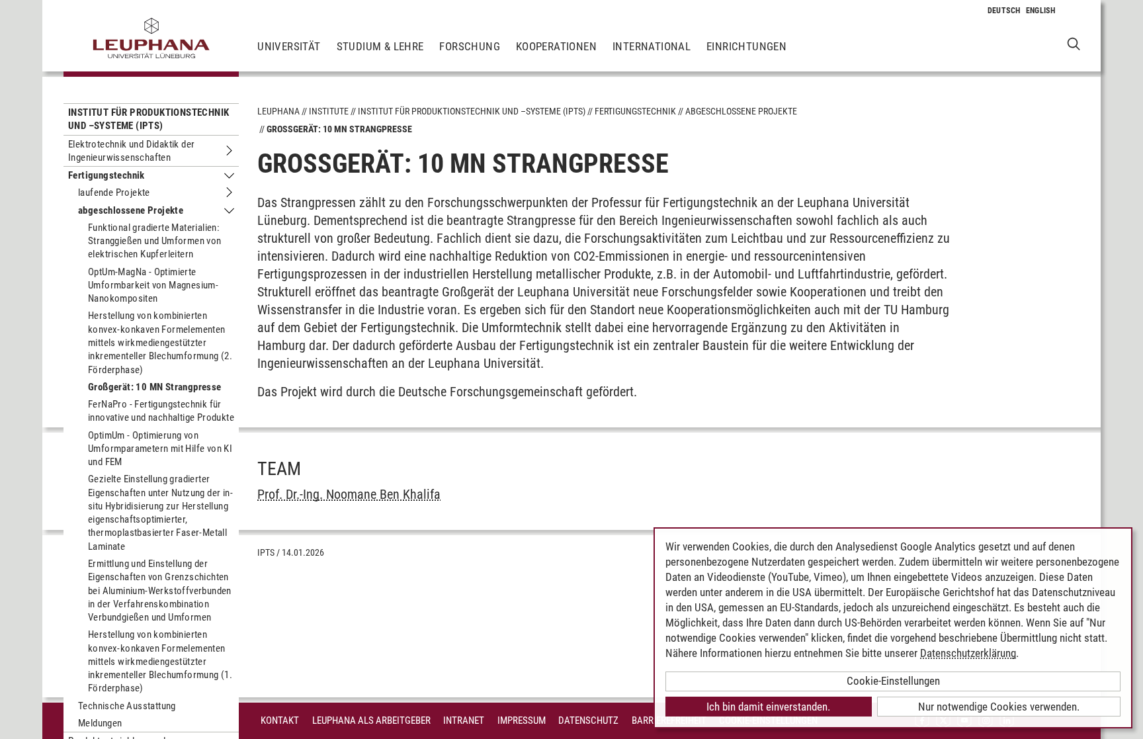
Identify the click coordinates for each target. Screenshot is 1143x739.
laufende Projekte (114, 192)
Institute (329, 111)
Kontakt (280, 720)
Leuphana (278, 111)
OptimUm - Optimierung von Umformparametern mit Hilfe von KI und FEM (160, 448)
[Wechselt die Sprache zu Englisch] (1041, 10)
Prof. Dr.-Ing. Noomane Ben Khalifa (349, 494)
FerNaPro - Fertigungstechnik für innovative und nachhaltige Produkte (161, 410)
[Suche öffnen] (1074, 43)
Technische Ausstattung (127, 706)
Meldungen (100, 723)
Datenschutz (588, 720)
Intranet (463, 720)
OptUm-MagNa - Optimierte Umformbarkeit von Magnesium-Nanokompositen (153, 285)
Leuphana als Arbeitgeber (371, 720)
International (652, 46)
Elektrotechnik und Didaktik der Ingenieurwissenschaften (131, 150)
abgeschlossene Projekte (130, 210)
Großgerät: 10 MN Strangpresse (155, 387)
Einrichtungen (746, 46)
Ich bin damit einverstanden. (768, 706)
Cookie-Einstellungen (893, 680)
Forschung (469, 46)
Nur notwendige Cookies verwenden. (999, 706)
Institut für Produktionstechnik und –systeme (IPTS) (148, 119)
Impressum (521, 720)
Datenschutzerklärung (968, 653)
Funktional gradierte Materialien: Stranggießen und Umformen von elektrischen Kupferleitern (155, 241)
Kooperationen (556, 46)
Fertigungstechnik (106, 175)
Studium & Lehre (380, 46)
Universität (288, 46)
